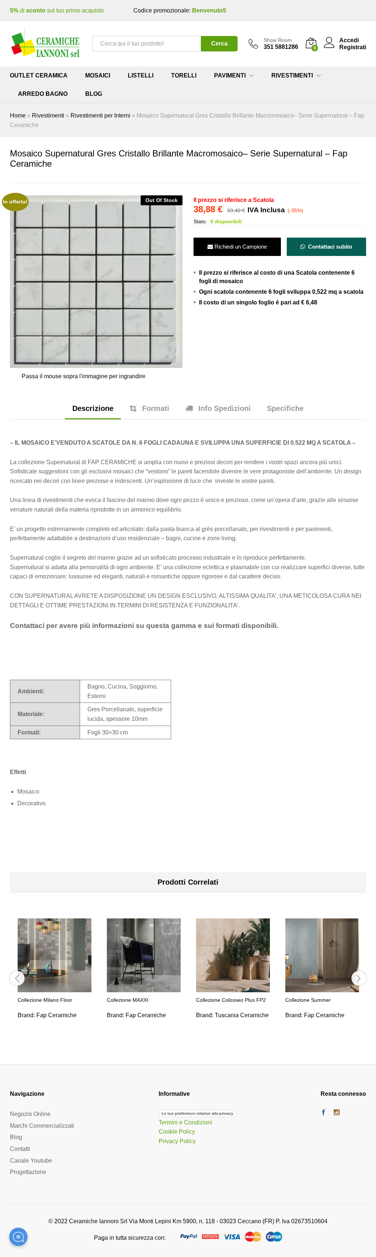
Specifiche (285, 408)
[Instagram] (336, 1113)
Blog (93, 94)
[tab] (93, 411)
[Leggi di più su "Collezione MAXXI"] (144, 988)
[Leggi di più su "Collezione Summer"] (322, 988)
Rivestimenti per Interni (100, 115)
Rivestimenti (48, 115)
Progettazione (28, 1172)
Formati (155, 408)
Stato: (200, 221)
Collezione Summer (308, 1000)
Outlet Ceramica (39, 76)
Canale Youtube (31, 1160)
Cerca (219, 43)
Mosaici (97, 76)
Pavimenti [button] (230, 76)
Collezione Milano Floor (45, 1000)
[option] (54, 977)
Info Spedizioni (224, 408)
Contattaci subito (329, 246)
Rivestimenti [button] (292, 76)
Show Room (278, 40)
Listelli (140, 76)
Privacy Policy (177, 1141)
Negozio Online (30, 1114)
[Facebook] (323, 1113)
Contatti (20, 1149)
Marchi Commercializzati (42, 1126)
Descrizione (92, 408)
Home (18, 115)
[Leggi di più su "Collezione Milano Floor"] (54, 988)
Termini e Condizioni (185, 1122)
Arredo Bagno (43, 94)
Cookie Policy (177, 1132)
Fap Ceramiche (56, 1015)
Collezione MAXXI (127, 1000)
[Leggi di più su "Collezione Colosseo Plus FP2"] (233, 988)
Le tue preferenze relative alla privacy (197, 1113)
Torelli (183, 76)
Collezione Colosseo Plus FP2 (231, 1000)
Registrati (352, 47)
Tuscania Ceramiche (242, 1015)
